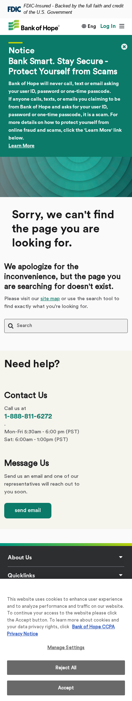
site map (50, 298)
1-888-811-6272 (28, 416)
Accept (66, 687)
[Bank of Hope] (34, 25)
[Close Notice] (124, 46)
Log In (108, 26)
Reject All (66, 667)
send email (28, 510)
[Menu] (121, 26)
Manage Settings (66, 647)
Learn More (21, 145)
